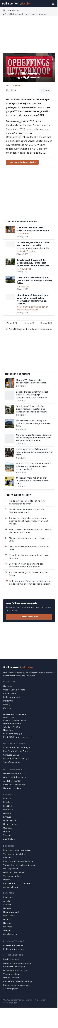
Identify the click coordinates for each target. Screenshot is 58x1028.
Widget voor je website (14, 690)
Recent (12, 323)
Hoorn (6, 919)
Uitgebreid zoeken (12, 788)
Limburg (7, 817)
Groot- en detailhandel (13, 872)
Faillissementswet (11, 697)
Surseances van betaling (14, 784)
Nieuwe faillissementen (14, 773)
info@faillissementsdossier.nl (19, 737)
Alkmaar (7, 904)
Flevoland (7, 802)
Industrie (7, 857)
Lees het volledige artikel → (22, 162)
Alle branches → (10, 887)
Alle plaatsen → (10, 934)
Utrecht (7, 831)
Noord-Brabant (10, 820)
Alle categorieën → (12, 989)
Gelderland (8, 809)
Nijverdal (7, 923)
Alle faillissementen (12, 781)
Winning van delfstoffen (14, 854)
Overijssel (7, 828)
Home (6, 10)
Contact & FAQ (10, 693)
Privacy (6, 704)
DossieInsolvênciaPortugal (16, 758)
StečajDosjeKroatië (12, 762)
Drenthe (7, 798)
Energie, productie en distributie (18, 861)
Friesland (7, 806)
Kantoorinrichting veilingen (16, 985)
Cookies (7, 708)
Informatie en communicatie (16, 883)
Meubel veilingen (11, 977)
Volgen (29, 323)
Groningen (8, 813)
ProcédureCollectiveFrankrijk (17, 751)
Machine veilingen (11, 959)
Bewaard (46, 323)
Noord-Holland (10, 824)
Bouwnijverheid (10, 868)
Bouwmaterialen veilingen (15, 970)
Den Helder (8, 915)
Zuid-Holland (9, 839)
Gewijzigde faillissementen (15, 777)
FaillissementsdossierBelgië (16, 747)
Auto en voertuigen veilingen (17, 963)
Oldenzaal (8, 927)
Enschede (8, 897)
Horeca (6, 880)
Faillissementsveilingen (14, 949)
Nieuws (15, 10)
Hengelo (7, 908)
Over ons (7, 686)
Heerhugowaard (11, 912)
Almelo (6, 901)
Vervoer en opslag (11, 876)
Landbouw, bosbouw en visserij (17, 850)
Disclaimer (8, 701)
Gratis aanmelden (29, 616)
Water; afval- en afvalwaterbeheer (19, 865)
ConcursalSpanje (11, 755)
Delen (47, 90)
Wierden (7, 930)
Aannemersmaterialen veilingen (18, 981)
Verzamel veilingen (12, 974)
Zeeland (7, 835)
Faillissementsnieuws (13, 945)
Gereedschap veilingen (14, 966)
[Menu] (53, 3)
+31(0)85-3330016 (13, 734)
